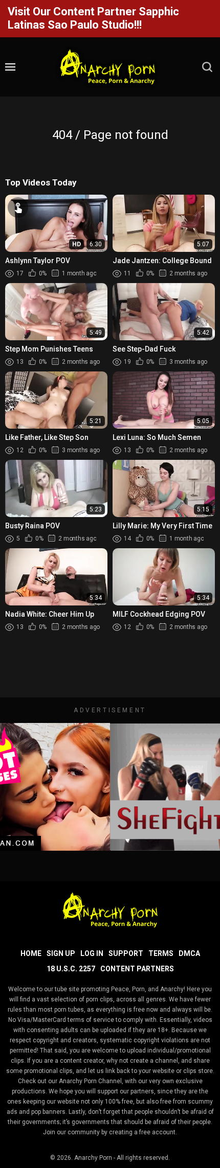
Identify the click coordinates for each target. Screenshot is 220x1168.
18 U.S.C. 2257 (71, 969)
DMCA (189, 953)
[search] (207, 67)
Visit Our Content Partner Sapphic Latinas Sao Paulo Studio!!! (93, 18)
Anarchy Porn (93, 1157)
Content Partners (137, 969)
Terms (160, 953)
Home (30, 953)
